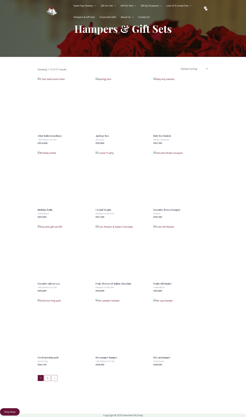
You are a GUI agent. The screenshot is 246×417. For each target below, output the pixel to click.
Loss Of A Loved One (177, 5)
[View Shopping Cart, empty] (205, 11)
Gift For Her (107, 5)
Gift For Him (126, 5)
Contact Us (144, 17)
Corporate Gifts (108, 17)
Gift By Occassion (150, 5)
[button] (94, 5)
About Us (126, 17)
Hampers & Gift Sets (84, 17)
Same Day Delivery (83, 5)
